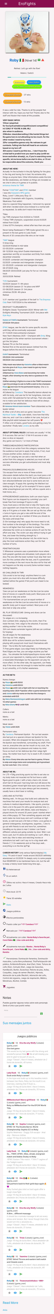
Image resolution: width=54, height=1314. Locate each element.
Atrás (5, 1310)
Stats (8, 905)
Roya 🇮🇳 (6, 387)
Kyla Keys (7, 315)
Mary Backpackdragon (15, 699)
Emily (43, 336)
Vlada (8, 727)
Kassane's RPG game (20, 193)
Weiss (8, 759)
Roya (20, 367)
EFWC (25, 190)
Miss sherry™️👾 (13, 704)
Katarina (28, 364)
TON (11, 190)
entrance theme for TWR (13, 185)
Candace (19, 392)
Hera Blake (19, 373)
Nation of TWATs (10, 320)
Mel (45, 310)
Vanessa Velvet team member (17, 406)
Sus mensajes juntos (17, 1023)
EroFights (27, 3)
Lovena (26, 426)
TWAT (16, 190)
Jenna (9, 693)
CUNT (5, 354)
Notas (6, 1010)
